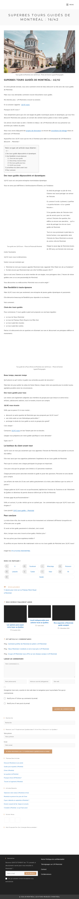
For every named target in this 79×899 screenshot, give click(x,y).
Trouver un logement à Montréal (13, 781)
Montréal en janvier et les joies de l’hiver (15, 796)
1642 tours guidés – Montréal (23, 510)
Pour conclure (10, 170)
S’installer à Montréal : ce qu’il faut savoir (16, 808)
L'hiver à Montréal (9, 770)
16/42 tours (25, 105)
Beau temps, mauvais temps (18, 161)
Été (12, 551)
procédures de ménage (59, 131)
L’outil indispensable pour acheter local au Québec (39, 621)
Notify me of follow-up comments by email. (22, 698)
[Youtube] (17, 819)
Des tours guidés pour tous (17, 163)
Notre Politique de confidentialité (52, 859)
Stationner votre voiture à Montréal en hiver (16, 793)
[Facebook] (6, 819)
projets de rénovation (33, 131)
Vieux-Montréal (25, 551)
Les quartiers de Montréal (11, 774)
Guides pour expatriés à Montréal (13, 766)
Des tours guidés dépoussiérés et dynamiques (21, 154)
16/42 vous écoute (15, 165)
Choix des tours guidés (16, 158)
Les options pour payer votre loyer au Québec (15, 626)
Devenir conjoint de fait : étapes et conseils (16, 804)
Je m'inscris (30, 873)
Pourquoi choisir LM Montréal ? (13, 778)
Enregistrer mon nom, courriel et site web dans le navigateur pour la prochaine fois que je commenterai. (34, 691)
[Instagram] (12, 819)
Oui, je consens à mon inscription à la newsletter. (19, 879)
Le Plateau (17, 551)
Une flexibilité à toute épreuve (16, 156)
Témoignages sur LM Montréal (51, 864)
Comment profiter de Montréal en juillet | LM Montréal (27, 644)
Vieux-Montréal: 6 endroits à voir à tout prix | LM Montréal (28, 649)
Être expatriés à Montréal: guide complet (63, 624)
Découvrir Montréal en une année (13, 763)
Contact (44, 869)
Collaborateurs (46, 874)
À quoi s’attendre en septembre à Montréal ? (16, 800)
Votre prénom (8, 733)
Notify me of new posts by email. (18, 703)
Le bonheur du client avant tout (16, 167)
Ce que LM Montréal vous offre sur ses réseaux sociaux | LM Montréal (32, 654)
